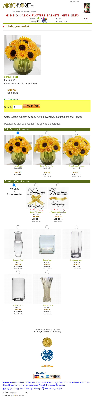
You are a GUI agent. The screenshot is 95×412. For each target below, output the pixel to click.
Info (75, 15)
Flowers (39, 15)
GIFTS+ (66, 15)
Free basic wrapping (14, 194)
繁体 (74, 1)
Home (10, 15)
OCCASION (23, 15)
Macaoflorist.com (53, 329)
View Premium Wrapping (58, 210)
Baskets (53, 15)
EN (78, 1)
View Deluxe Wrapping (36, 210)
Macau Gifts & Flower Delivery (19, 11)
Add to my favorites (11, 99)
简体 (71, 1)
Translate (20, 395)
